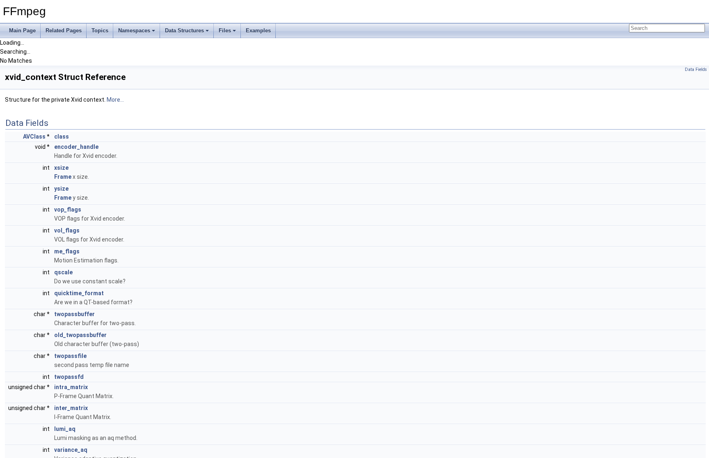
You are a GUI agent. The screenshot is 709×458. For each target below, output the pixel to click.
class (61, 136)
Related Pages (64, 30)
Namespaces (134, 30)
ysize (61, 188)
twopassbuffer (74, 314)
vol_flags (67, 230)
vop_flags (67, 209)
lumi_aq (64, 429)
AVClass (34, 136)
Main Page (22, 30)
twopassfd (69, 377)
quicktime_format (79, 293)
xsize (61, 167)
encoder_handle (76, 147)
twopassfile (70, 356)
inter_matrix (71, 408)
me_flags (67, 251)
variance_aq (70, 450)
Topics (99, 30)
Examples (258, 30)
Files (225, 30)
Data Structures (184, 30)
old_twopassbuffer (80, 335)
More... (115, 99)
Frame (62, 176)
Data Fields (696, 69)
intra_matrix (71, 387)
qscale (63, 272)
